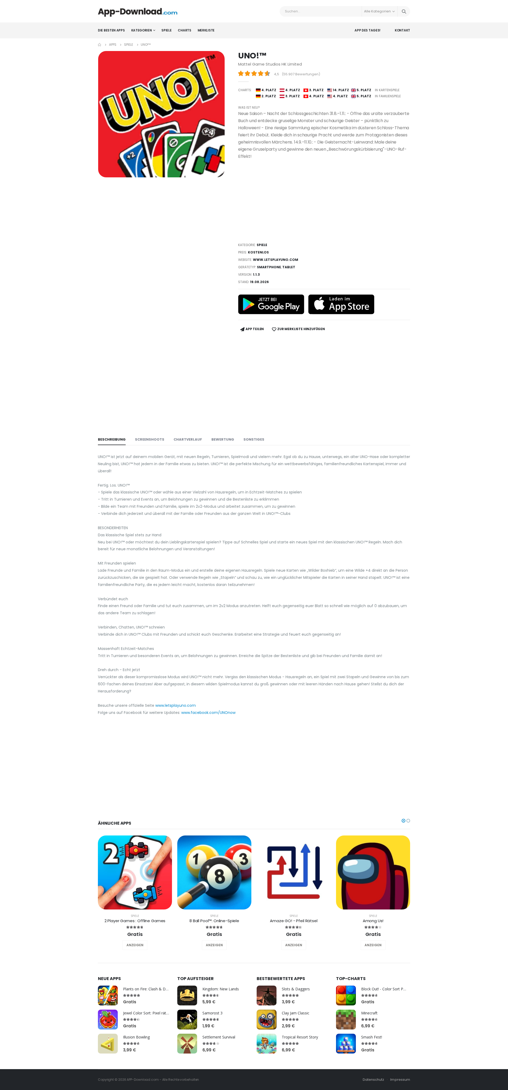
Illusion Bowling (136, 1037)
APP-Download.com (142, 1079)
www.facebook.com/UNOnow (208, 712)
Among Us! (373, 920)
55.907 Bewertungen (301, 74)
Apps (112, 44)
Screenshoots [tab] (149, 439)
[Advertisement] (324, 201)
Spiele (166, 30)
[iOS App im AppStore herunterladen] (341, 304)
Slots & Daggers (296, 988)
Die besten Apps (111, 30)
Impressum (400, 1079)
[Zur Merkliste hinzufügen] (128, 945)
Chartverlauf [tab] (188, 439)
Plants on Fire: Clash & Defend (149, 988)
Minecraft (369, 1012)
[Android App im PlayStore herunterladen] (271, 304)
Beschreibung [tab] (112, 439)
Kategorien (141, 30)
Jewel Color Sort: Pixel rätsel (147, 1012)
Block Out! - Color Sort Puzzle (386, 988)
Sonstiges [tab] (253, 439)
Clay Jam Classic (295, 1012)
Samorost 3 (212, 1012)
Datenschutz (373, 1079)
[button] (403, 820)
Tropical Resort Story (300, 1037)
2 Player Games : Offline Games (135, 920)
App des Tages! (367, 30)
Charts (184, 30)
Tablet (288, 267)
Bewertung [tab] (222, 439)
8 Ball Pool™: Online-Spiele (214, 920)
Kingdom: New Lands (220, 988)
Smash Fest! (371, 1037)
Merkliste (206, 30)
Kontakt (402, 30)
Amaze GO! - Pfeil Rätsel (293, 920)
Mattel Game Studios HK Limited (270, 64)
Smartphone (269, 267)
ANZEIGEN (134, 945)
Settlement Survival (218, 1037)
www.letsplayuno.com (275, 259)
